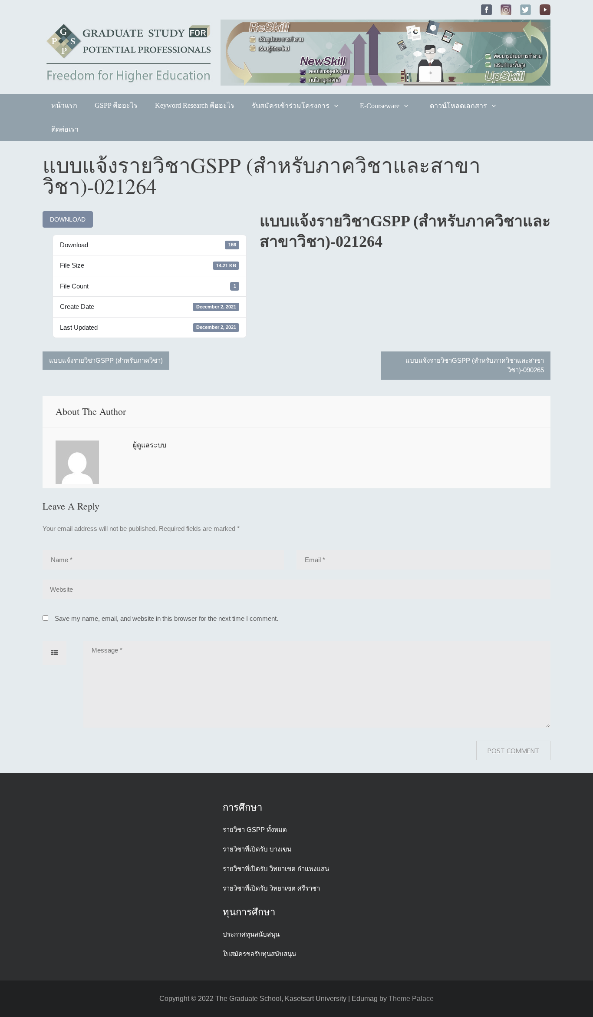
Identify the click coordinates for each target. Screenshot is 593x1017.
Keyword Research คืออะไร (194, 105)
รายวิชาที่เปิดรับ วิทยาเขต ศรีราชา (271, 888)
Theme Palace (411, 998)
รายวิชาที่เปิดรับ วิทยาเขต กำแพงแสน (276, 868)
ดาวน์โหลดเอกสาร (458, 105)
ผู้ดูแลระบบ (149, 445)
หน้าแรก (64, 105)
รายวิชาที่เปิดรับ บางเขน (257, 849)
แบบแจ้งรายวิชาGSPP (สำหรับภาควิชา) (106, 360)
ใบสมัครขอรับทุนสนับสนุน (259, 953)
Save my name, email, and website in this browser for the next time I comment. (166, 618)
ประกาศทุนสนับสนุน (251, 934)
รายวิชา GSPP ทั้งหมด (255, 829)
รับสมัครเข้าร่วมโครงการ (290, 105)
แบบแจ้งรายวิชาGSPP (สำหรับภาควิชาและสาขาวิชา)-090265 (474, 365)
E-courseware (379, 105)
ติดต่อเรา (65, 129)
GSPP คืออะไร (116, 105)
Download (68, 219)
